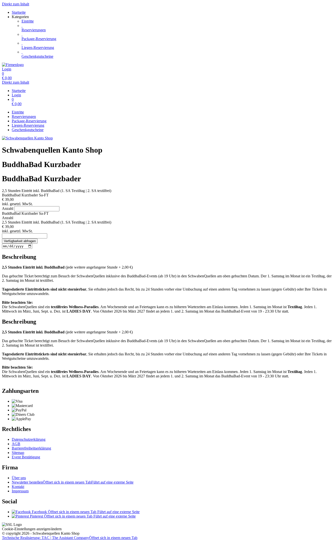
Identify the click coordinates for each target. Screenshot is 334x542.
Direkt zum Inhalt (15, 4)
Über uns (19, 478)
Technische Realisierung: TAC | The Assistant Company (69, 538)
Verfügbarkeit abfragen (20, 241)
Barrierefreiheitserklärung (31, 448)
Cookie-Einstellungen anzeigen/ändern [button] (32, 529)
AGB (16, 444)
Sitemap (18, 453)
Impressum (20, 491)
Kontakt (18, 487)
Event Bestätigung (26, 457)
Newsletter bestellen (73, 482)
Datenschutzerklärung (28, 439)
